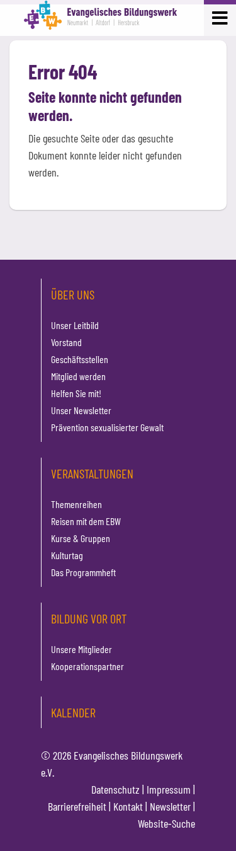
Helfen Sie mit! (76, 393)
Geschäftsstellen (79, 359)
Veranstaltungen (92, 473)
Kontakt (128, 806)
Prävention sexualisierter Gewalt (107, 427)
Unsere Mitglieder (81, 649)
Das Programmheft (83, 572)
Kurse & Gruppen (80, 538)
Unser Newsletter (81, 410)
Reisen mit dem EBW (86, 521)
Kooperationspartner (87, 666)
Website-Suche (166, 823)
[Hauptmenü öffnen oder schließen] (220, 16)
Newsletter (170, 806)
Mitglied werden (78, 376)
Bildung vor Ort (88, 618)
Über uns (72, 294)
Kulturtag (67, 555)
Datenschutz (115, 789)
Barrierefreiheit (77, 806)
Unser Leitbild (75, 325)
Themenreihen (76, 504)
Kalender (73, 712)
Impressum (169, 789)
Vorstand (66, 342)
